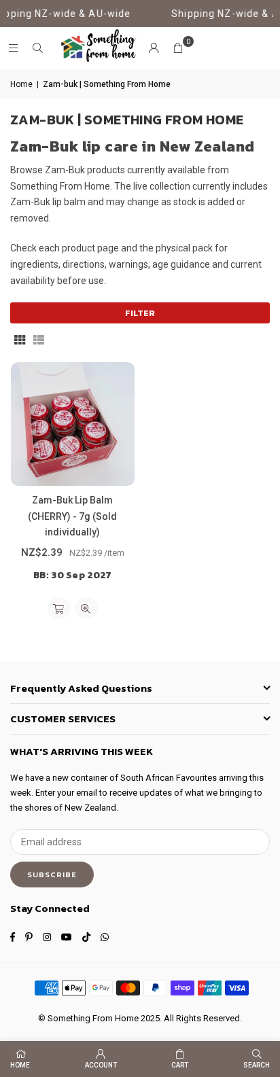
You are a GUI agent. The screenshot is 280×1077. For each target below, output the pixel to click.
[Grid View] (19, 339)
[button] (178, 48)
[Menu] (13, 48)
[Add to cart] (59, 608)
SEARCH (256, 1065)
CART (179, 1065)
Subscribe (52, 874)
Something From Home (93, 1018)
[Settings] (153, 48)
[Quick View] (86, 608)
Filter (140, 312)
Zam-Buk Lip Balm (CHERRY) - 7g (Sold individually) (72, 516)
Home (21, 84)
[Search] (37, 48)
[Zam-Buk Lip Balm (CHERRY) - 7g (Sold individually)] (73, 424)
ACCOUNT (101, 1065)
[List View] (38, 339)
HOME (20, 1065)
